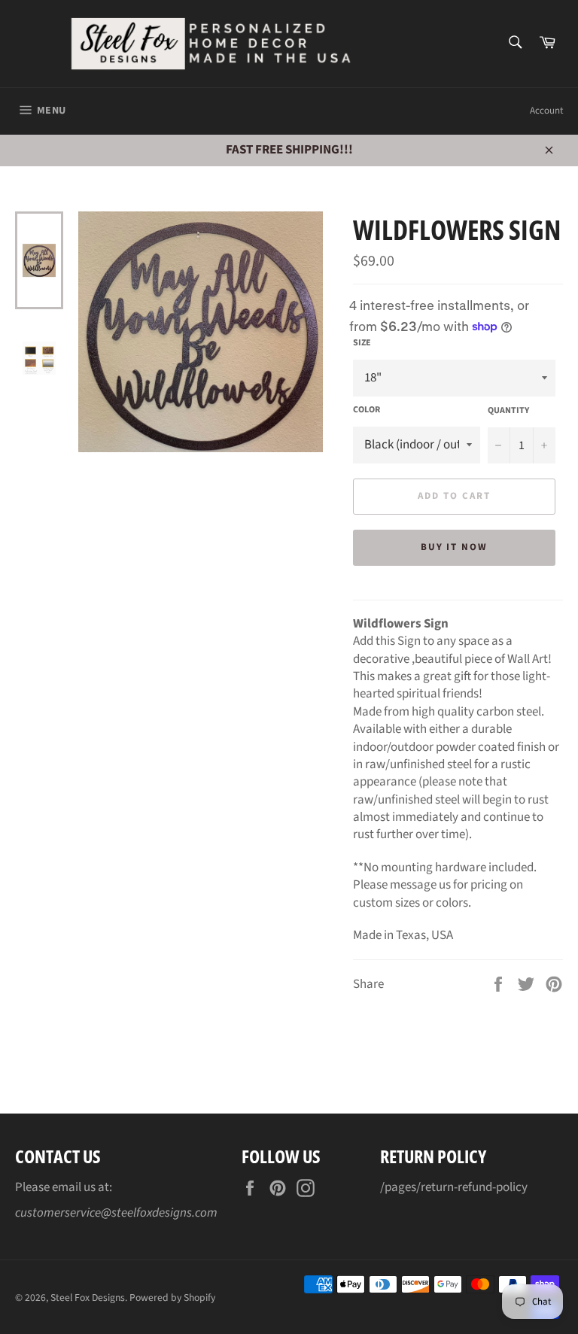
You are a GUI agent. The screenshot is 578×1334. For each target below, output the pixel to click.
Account (546, 110)
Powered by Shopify (172, 1297)
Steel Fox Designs (87, 1297)
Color (366, 410)
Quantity (508, 411)
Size (362, 343)
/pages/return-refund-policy (454, 1187)
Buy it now (454, 547)
